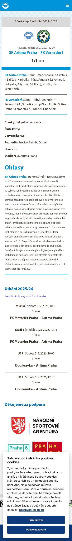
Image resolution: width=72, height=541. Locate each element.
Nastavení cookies (31, 509)
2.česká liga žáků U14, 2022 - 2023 (36, 21)
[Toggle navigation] (67, 5)
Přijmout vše (36, 519)
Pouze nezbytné (36, 529)
